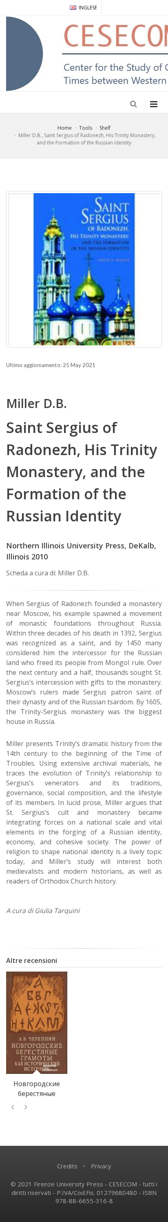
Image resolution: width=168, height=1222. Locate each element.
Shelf (105, 127)
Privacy (101, 1166)
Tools (85, 127)
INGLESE (88, 7)
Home (64, 127)
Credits (67, 1166)
